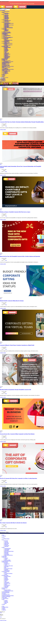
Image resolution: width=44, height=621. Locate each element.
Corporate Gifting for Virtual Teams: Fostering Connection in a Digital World (17, 345)
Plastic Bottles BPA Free (8, 27)
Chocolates (4, 34)
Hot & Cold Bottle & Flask (8, 24)
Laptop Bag (6, 18)
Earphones (6, 49)
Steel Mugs (6, 41)
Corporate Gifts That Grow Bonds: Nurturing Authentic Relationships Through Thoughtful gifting (22, 121)
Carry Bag (6, 13)
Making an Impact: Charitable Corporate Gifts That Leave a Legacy (15, 211)
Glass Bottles (6, 22)
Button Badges (6, 11)
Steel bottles (6, 25)
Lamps (5, 52)
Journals (5, 45)
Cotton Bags (6, 14)
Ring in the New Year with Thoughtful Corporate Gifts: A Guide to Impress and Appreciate (20, 256)
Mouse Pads (6, 38)
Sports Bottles (6, 26)
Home (1, 85)
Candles (5, 30)
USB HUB (6, 57)
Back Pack (6, 540)
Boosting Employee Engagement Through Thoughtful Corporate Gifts (15, 389)
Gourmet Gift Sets (7, 60)
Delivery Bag (6, 15)
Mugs (5, 39)
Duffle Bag (6, 16)
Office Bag (6, 72)
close (1, 612)
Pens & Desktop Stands (6, 70)
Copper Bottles (6, 21)
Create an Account (3, 620)
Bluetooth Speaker (7, 47)
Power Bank (6, 56)
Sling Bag (6, 71)
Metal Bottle (6, 24)
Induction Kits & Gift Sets (8, 61)
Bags (3, 14)
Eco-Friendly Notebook (8, 44)
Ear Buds (5, 48)
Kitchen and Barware (5, 64)
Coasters (5, 36)
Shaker (5, 73)
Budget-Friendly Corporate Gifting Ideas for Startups (12, 300)
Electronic (6, 34)
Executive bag (6, 17)
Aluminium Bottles (7, 20)
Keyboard (6, 51)
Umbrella (5, 70)
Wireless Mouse (7, 42)
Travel (3, 74)
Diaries (5, 43)
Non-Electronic (6, 35)
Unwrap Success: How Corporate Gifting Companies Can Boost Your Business (17, 433)
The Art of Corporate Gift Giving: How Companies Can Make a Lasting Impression (18, 478)
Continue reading (3, 129)
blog (1, 119)
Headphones (6, 50)
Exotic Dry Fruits (7, 31)
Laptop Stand (6, 53)
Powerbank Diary (7, 54)
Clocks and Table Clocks (8, 37)
